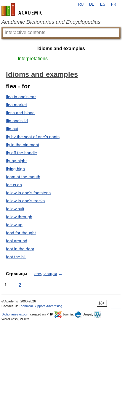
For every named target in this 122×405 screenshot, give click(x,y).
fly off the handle (21, 152)
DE (91, 4)
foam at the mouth (23, 176)
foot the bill (16, 256)
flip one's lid (17, 120)
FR (113, 4)
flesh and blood (20, 112)
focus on (14, 184)
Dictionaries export (14, 314)
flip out (12, 128)
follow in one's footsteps (28, 192)
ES (102, 4)
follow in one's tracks (25, 200)
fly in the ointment (22, 144)
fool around (16, 240)
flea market (16, 104)
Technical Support (32, 306)
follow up (14, 224)
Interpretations (33, 58)
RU (81, 4)
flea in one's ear (21, 96)
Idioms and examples (61, 48)
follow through (19, 216)
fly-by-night (16, 160)
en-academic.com (22, 9)
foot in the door (20, 248)
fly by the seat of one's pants (33, 136)
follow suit (15, 208)
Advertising (54, 306)
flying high (15, 168)
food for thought (21, 232)
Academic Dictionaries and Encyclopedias (50, 22)
